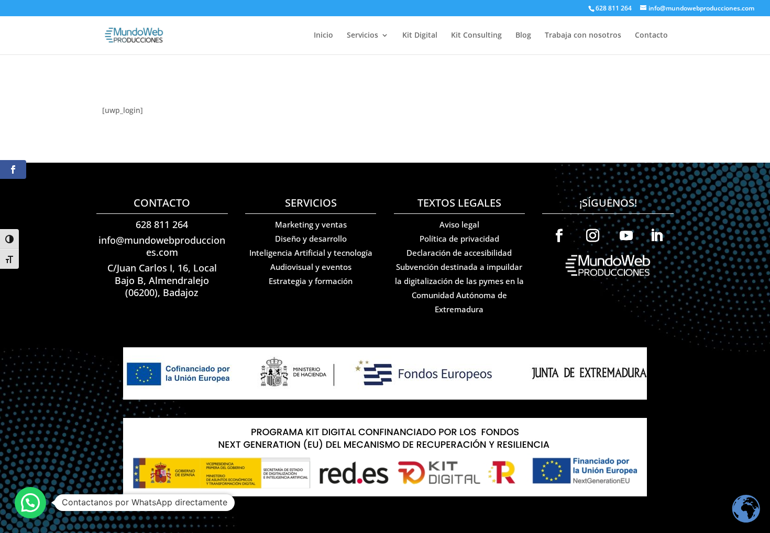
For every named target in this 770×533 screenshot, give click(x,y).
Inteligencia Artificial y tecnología (310, 252)
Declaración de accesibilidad (459, 252)
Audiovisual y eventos (310, 267)
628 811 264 (162, 224)
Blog (523, 35)
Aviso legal (459, 224)
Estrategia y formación (311, 281)
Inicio (323, 35)
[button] (30, 502)
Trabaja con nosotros (583, 35)
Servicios (362, 35)
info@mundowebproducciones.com (161, 246)
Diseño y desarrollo (311, 238)
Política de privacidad (459, 238)
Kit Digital (419, 35)
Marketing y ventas (311, 224)
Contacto (651, 35)
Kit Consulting (476, 35)
